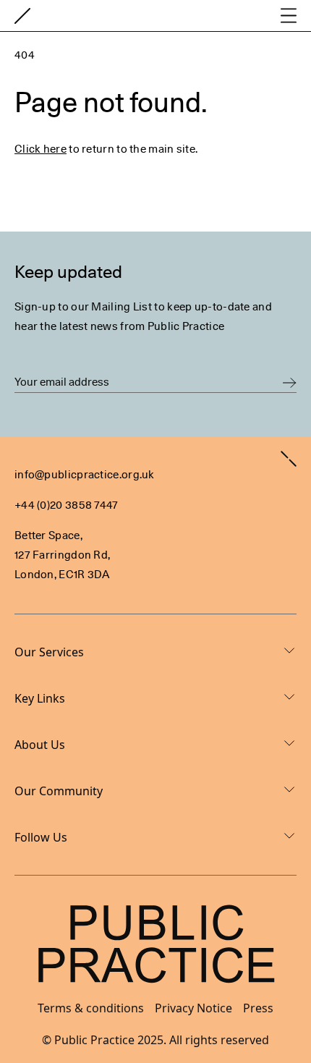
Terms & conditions (91, 1008)
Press (258, 1008)
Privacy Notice (193, 1008)
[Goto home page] (22, 16)
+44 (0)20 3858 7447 (66, 505)
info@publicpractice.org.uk (84, 474)
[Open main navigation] (289, 15)
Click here (40, 149)
